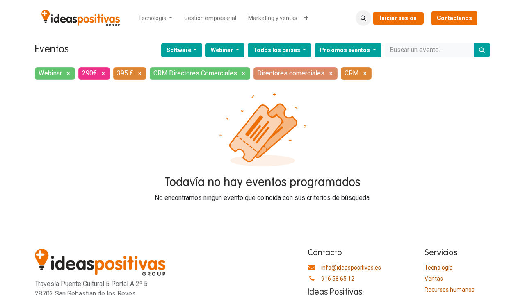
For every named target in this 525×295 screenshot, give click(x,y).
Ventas (434, 278)
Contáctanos (454, 18)
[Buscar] (482, 50)
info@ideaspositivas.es (351, 267)
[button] (363, 18)
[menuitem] (155, 18)
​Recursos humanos (450, 289)
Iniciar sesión (398, 18)
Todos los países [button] (277, 50)
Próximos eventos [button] (345, 50)
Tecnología (439, 267)
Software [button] (179, 50)
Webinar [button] (222, 50)
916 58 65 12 (337, 278)
